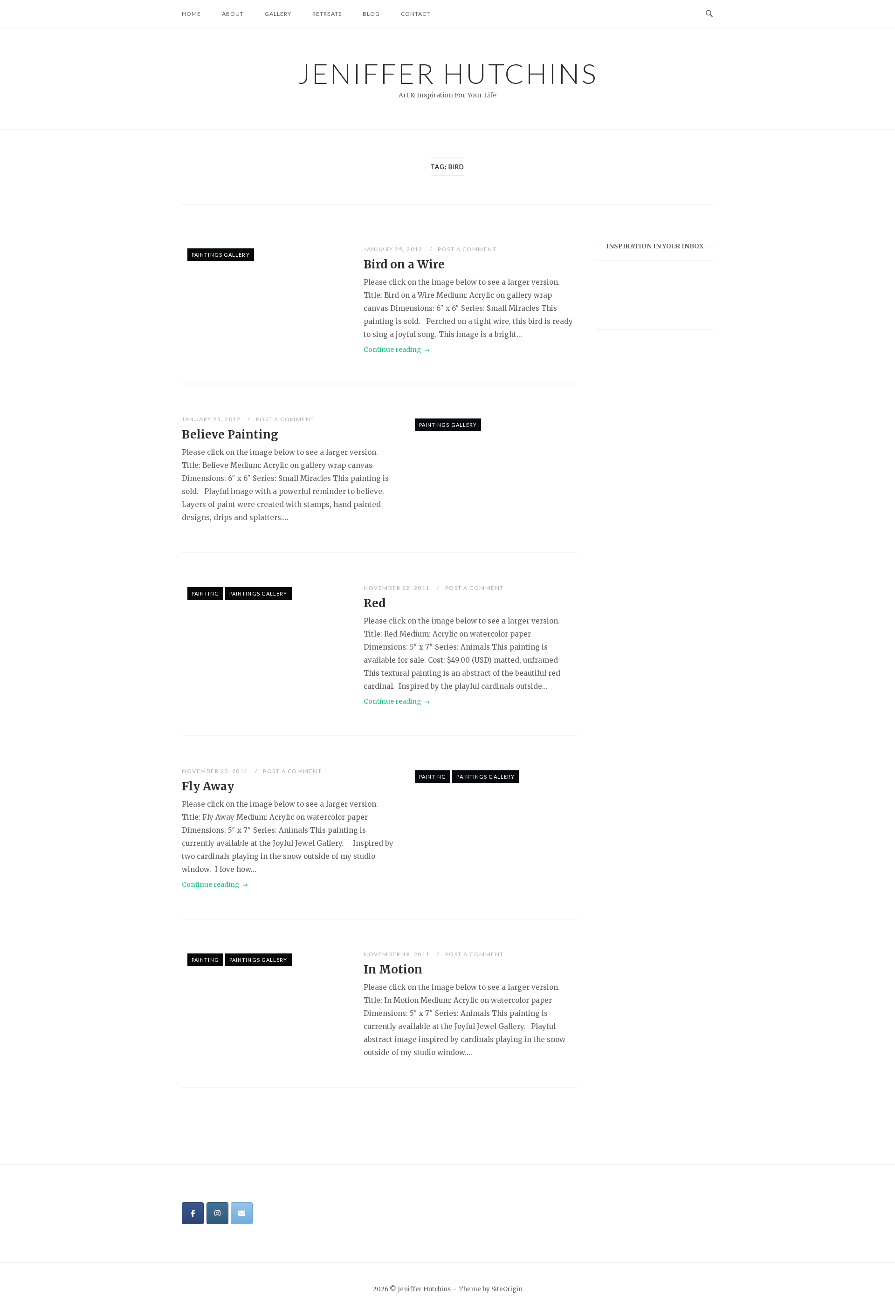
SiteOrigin (507, 1289)
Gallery (278, 13)
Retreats (327, 13)
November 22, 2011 (397, 587)
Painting (205, 593)
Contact (415, 13)
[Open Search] (709, 14)
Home (191, 13)
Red (375, 603)
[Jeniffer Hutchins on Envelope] (242, 1213)
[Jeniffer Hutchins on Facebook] (193, 1213)
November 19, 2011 (397, 954)
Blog (371, 13)
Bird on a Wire (404, 264)
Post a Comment (467, 249)
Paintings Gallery (221, 255)
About (233, 13)
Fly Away (208, 786)
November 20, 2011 (215, 771)
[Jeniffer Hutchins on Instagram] (217, 1213)
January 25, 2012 (394, 249)
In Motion (393, 969)
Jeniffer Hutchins (447, 73)
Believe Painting (230, 434)
